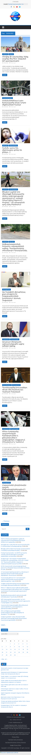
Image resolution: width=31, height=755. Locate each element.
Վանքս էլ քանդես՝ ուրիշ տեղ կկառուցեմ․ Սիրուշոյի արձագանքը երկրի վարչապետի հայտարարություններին (14, 618)
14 (6, 649)
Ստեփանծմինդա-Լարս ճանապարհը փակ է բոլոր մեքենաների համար (14, 102)
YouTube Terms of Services (15, 739)
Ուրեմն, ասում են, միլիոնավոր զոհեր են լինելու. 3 (12, 150)
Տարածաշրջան (13, 189)
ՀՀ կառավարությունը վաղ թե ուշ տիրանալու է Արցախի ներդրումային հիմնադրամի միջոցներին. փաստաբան (15, 573)
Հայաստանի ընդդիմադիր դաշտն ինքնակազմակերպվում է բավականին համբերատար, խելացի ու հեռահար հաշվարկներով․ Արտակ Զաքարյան (15, 491)
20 (2, 652)
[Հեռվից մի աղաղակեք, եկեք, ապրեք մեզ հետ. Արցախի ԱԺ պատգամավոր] (15, 37)
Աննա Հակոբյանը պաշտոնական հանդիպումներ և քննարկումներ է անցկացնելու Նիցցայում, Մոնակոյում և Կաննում (13, 436)
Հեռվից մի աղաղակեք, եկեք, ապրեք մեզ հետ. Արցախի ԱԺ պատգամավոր (15, 58)
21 (6, 652)
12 (27, 646)
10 (19, 646)
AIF (4, 664)
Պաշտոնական (15, 339)
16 (14, 649)
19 (27, 649)
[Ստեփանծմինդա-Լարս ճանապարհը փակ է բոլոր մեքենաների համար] (15, 81)
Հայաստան (6, 339)
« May (2, 659)
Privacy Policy (15, 737)
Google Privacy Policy (15, 745)
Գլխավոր (5, 145)
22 (10, 652)
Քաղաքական (6, 289)
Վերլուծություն (13, 145)
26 (27, 652)
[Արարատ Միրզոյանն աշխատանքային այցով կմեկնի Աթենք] (15, 323)
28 (6, 655)
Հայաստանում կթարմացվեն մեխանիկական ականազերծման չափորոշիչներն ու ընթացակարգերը (14, 606)
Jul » (6, 659)
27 (2, 655)
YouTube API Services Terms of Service (15, 742)
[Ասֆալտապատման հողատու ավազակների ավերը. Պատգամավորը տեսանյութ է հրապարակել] (15, 225)
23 (14, 652)
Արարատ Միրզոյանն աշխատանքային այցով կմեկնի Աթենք (13, 344)
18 (23, 649)
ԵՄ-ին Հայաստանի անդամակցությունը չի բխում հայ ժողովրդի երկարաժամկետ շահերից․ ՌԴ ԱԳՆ (15, 567)
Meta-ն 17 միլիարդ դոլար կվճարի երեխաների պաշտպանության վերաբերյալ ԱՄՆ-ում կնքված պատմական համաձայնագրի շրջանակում (15, 589)
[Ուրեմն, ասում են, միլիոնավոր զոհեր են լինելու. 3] (15, 129)
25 (23, 652)
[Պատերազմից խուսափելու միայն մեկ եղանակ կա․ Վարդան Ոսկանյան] (15, 368)
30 (14, 655)
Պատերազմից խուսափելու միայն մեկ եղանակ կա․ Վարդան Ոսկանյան (14, 389)
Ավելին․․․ (3, 625)
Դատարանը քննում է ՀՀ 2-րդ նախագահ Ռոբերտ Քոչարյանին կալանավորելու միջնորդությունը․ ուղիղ (13, 579)
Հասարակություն (7, 98)
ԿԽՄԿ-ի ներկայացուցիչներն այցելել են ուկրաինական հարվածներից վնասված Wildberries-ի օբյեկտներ (13, 540)
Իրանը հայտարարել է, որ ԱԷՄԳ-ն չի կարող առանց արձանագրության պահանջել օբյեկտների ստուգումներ (14, 554)
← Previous (5, 521)
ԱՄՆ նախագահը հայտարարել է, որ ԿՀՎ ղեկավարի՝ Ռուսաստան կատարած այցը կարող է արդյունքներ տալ (15, 601)
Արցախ (11, 54)
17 (19, 649)
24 (19, 652)
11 (23, 646)
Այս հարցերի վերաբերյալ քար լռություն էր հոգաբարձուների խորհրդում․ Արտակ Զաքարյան (13, 296)
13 (2, 649)
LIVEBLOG (5, 54)
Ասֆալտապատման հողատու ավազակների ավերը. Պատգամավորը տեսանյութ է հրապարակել (14, 247)
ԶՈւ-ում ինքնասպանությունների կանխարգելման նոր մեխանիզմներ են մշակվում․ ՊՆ (12, 612)
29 (10, 655)
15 (10, 649)
